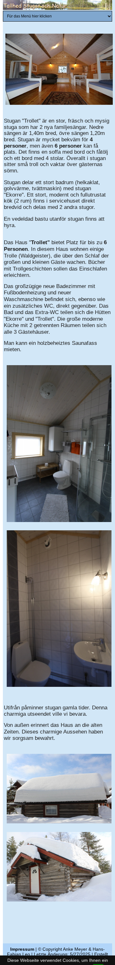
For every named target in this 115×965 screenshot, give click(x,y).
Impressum (22, 949)
